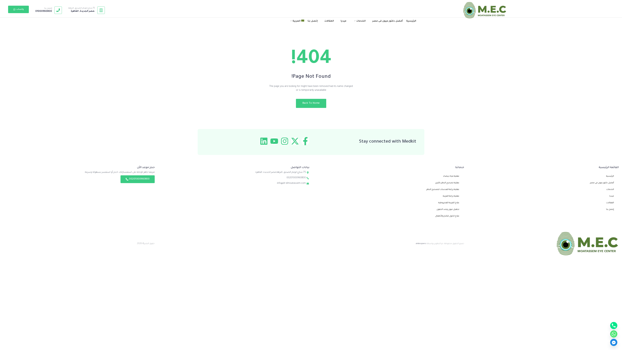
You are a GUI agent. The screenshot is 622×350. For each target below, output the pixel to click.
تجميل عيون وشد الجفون (448, 209)
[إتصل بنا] (58, 10)
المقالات (610, 203)
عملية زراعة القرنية (451, 196)
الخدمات (610, 189)
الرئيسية (610, 176)
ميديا (611, 196)
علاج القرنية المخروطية (448, 203)
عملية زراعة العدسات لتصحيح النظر (442, 189)
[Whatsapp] (613, 334)
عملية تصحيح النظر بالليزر (447, 183)
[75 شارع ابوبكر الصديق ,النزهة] (101, 10)
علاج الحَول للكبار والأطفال (447, 216)
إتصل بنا (48, 8)
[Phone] (613, 325)
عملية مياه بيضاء (451, 176)
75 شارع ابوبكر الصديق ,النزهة (81, 8)
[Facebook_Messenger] (613, 342)
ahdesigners (421, 244)
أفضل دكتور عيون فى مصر (602, 183)
